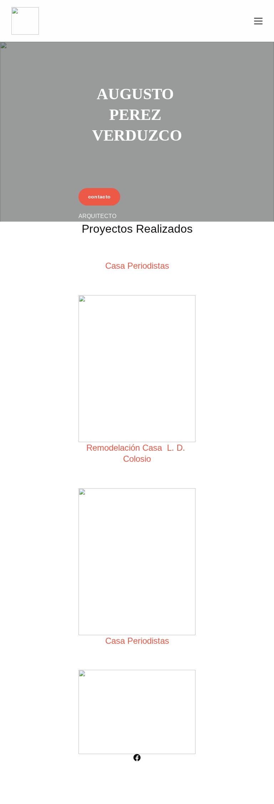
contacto (99, 196)
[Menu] (258, 21)
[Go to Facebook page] (137, 757)
